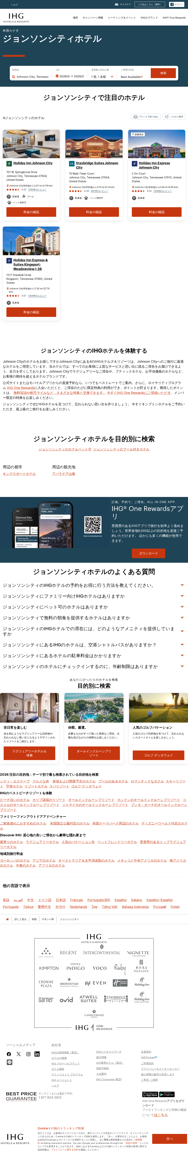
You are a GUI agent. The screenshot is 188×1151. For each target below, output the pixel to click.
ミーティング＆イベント (122, 17)
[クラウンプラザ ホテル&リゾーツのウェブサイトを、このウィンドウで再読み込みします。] (46, 983)
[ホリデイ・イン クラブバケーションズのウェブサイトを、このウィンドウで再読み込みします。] (141, 998)
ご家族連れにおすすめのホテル (23, 823)
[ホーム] (7, 919)
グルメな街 (40, 781)
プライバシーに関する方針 (64, 1149)
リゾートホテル (36, 786)
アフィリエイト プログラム (67, 1074)
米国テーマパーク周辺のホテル (115, 823)
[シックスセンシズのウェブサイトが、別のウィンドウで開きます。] (46, 952)
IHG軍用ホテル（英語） (110, 1062)
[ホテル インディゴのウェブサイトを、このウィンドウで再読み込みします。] (76, 967)
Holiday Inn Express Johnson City (154, 165)
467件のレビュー (99, 191)
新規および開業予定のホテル (74, 781)
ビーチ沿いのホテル (15, 800)
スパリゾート (59, 786)
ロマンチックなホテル (147, 781)
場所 (75, 17)
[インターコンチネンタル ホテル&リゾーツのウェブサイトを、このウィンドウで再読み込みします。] (101, 952)
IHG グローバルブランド (65, 1063)
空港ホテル (14, 786)
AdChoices (148, 1057)
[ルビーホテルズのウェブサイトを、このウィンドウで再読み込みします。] (120, 967)
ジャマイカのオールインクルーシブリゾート (95, 805)
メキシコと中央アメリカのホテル (142, 860)
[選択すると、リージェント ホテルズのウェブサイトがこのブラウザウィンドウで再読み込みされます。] (68, 952)
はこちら (161, 1114)
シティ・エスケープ (15, 781)
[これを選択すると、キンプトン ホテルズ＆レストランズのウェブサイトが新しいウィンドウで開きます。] (49, 967)
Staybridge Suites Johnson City (97, 165)
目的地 (15, 70)
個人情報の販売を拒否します (157, 1074)
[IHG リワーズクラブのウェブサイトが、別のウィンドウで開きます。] (94, 1027)
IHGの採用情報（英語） (65, 1052)
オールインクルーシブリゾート (91, 800)
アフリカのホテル (52, 865)
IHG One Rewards (20, 388)
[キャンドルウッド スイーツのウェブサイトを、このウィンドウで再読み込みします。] (94, 1014)
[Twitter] (18, 1054)
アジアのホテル (44, 860)
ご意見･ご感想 (149, 1080)
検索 (163, 73)
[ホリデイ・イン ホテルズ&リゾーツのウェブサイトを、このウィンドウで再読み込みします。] (142, 983)
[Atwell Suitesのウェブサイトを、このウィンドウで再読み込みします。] (88, 998)
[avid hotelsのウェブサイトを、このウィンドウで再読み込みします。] (66, 998)
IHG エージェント (61, 1080)
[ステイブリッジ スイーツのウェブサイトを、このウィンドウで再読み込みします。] (116, 998)
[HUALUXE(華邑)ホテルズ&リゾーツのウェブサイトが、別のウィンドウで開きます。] (141, 967)
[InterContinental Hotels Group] (16, 17)
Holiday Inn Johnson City (33, 163)
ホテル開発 (57, 1069)
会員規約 (146, 1051)
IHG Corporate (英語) (109, 1079)
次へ (169, 1138)
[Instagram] (28, 1054)
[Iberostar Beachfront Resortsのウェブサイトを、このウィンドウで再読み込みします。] (69, 983)
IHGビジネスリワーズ (108, 1051)
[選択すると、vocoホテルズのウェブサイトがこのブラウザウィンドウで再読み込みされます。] (99, 967)
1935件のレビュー (162, 191)
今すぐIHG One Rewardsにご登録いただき (139, 393)
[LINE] (9, 1062)
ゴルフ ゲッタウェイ (86, 786)
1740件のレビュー (37, 189)
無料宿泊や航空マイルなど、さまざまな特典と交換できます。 (60, 393)
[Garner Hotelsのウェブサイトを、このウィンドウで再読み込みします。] (46, 998)
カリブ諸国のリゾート (49, 800)
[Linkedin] (37, 1053)
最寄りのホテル (11, 842)
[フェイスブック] (9, 1054)
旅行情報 (101, 1057)
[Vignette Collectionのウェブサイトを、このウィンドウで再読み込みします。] (138, 952)
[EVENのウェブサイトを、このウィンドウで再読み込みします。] (95, 983)
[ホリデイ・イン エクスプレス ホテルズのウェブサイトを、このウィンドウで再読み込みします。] (120, 983)
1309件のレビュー (37, 295)
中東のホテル (26, 865)
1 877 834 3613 (50, 1097)
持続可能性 (102, 1068)
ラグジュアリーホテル (42, 842)
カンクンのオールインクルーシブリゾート (148, 800)
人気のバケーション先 (78, 842)
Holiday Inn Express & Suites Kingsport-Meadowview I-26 (30, 264)
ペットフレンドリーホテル (117, 842)
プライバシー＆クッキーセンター (160, 1069)
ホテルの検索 (59, 1058)
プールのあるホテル (113, 781)
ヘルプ (14, 4)
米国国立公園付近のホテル (70, 823)
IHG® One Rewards (174, 17)
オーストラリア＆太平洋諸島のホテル (86, 860)
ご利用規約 (147, 1063)
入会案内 (101, 1073)
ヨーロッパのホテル (15, 860)
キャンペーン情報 (93, 17)
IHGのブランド (149, 17)
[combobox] (32, 76)
